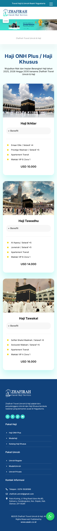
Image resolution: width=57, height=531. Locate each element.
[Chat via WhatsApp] (50, 516)
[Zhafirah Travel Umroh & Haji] (15, 15)
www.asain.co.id (28, 522)
